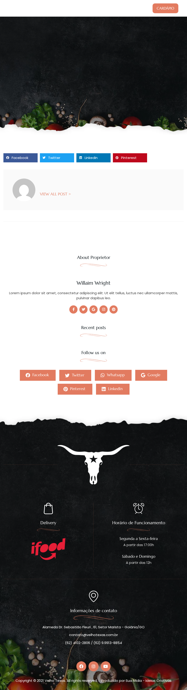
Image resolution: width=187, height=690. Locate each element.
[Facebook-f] (73, 309)
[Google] (93, 309)
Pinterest (77, 388)
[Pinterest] (113, 309)
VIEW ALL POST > (55, 194)
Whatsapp (115, 374)
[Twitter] (83, 309)
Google (153, 374)
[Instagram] (103, 309)
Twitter (77, 374)
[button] (20, 157)
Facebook (40, 374)
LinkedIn (115, 388)
